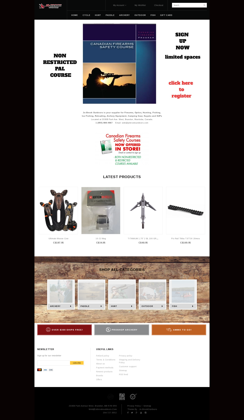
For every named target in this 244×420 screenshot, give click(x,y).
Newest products (104, 371)
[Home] (50, 5)
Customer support (128, 366)
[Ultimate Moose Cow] (58, 210)
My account (118, 5)
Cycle (86, 15)
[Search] (204, 5)
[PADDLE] (91, 291)
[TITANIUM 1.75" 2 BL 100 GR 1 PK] (143, 210)
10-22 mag (101, 238)
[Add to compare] (75, 193)
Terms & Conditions (106, 360)
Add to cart (60, 248)
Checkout (158, 5)
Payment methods (105, 367)
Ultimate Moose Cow (58, 238)
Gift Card (166, 15)
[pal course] (122, 63)
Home (74, 15)
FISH (153, 15)
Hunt (98, 15)
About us (100, 364)
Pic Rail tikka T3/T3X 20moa (185, 238)
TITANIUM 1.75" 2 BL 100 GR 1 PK (145, 238)
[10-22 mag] (100, 210)
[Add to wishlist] (75, 189)
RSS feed (123, 374)
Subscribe (77, 363)
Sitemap (123, 370)
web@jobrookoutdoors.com (135, 123)
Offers (99, 379)
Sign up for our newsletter (49, 355)
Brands (99, 375)
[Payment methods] (45, 370)
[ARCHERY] (61, 291)
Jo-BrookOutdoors (148, 409)
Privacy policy (125, 356)
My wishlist (140, 5)
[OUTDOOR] (152, 291)
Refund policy (102, 356)
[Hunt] (122, 291)
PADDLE (110, 15)
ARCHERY (124, 15)
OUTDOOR (140, 15)
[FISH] (183, 291)
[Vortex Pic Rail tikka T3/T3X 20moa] (185, 210)
